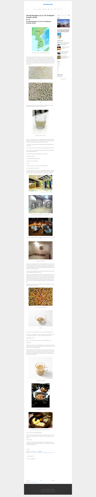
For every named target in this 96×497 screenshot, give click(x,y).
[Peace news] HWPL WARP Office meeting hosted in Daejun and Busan (65, 43)
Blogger (54, 490)
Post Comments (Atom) (34, 482)
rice (51, 452)
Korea (38, 452)
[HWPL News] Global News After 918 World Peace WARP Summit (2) (65, 52)
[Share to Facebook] (40, 451)
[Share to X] (39, 451)
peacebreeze (48, 4)
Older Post (53, 480)
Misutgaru (44, 452)
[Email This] (38, 451)
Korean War (41, 452)
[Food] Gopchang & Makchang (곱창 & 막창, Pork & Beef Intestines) (65, 57)
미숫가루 (53, 452)
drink (34, 452)
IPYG (51, 9)
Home (35, 9)
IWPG (55, 9)
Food (61, 9)
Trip (57, 9)
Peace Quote (39, 9)
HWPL (49, 9)
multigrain (48, 452)
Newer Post (28, 480)
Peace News (44, 9)
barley (32, 452)
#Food (29, 452)
